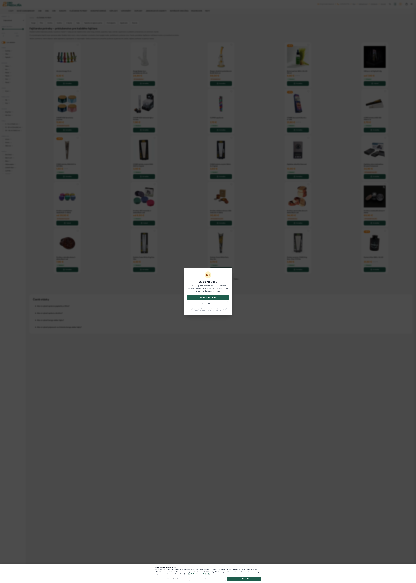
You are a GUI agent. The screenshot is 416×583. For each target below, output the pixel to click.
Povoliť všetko (244, 579)
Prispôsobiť (208, 579)
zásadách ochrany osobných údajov (200, 574)
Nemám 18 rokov (208, 304)
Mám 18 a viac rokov (208, 297)
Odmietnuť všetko (172, 579)
